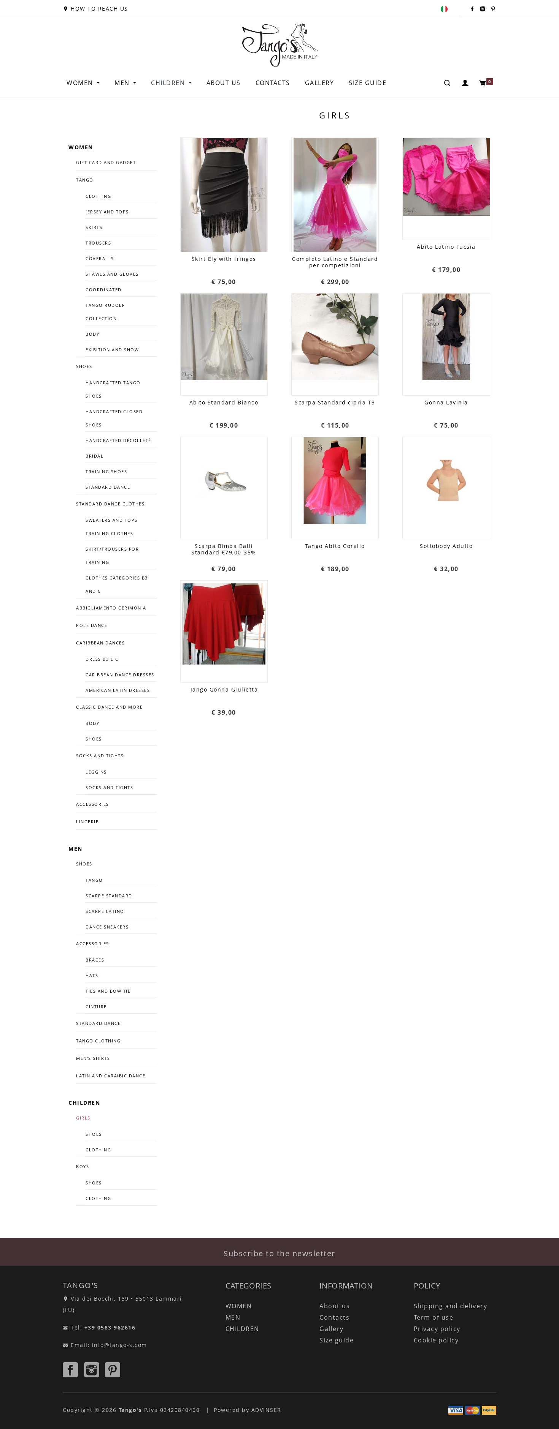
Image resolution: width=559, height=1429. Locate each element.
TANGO (85, 180)
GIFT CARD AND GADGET (106, 162)
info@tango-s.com (119, 1344)
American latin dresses (118, 690)
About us (223, 83)
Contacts (273, 83)
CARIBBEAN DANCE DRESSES (120, 674)
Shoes (94, 739)
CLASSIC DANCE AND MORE (109, 707)
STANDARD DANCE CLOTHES (110, 504)
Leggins (96, 772)
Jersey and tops (107, 212)
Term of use (434, 1317)
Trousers (98, 243)
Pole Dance (91, 625)
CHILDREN (169, 83)
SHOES (84, 366)
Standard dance (108, 487)
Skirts (94, 227)
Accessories (92, 943)
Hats (92, 975)
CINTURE (96, 1006)
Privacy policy (437, 1329)
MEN (123, 83)
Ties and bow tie (108, 991)
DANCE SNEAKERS (107, 927)
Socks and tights (100, 755)
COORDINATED (104, 289)
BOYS (82, 1166)
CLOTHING (98, 1150)
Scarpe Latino (105, 911)
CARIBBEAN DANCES (100, 643)
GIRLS (83, 1118)
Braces (95, 960)
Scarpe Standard (109, 895)
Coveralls (100, 258)
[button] (465, 82)
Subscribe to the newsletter (279, 1253)
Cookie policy (436, 1340)
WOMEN (81, 83)
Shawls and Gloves (112, 274)
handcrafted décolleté (118, 440)
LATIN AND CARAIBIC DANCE (110, 1075)
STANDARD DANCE (98, 1023)
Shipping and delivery (451, 1306)
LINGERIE (87, 821)
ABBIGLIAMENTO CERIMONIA (111, 608)
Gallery (319, 83)
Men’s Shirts (93, 1058)
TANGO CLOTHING (98, 1041)
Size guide (367, 83)
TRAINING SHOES (106, 471)
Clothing (98, 196)
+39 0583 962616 (110, 1327)
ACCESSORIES (92, 804)
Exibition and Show (112, 349)
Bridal (94, 456)
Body (92, 334)
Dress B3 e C (102, 659)
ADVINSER (266, 1409)
